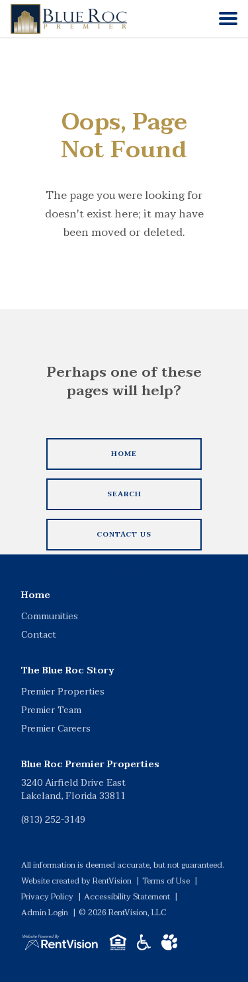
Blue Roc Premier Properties (90, 764)
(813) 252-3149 (53, 819)
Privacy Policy (47, 896)
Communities (49, 616)
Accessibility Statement (127, 896)
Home (35, 595)
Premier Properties (62, 691)
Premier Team (51, 710)
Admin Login (44, 912)
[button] (228, 18)
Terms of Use (166, 881)
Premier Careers (56, 728)
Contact (38, 634)
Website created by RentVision (76, 881)
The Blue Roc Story (67, 670)
